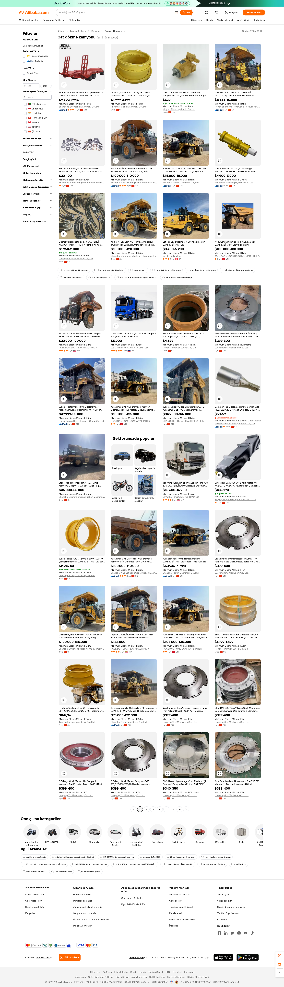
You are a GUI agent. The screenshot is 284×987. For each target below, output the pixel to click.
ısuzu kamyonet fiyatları (214, 864)
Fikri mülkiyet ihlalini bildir (182, 919)
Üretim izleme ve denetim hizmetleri (91, 919)
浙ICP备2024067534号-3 (226, 982)
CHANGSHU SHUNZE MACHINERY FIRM (183, 421)
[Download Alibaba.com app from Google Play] (248, 957)
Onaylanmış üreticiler (132, 898)
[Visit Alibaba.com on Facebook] (219, 933)
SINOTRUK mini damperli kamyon (118, 857)
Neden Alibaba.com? (35, 894)
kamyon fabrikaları (63, 871)
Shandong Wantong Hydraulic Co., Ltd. (234, 182)
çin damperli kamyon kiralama (239, 270)
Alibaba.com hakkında (37, 887)
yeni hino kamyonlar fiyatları (218, 857)
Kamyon (95, 31)
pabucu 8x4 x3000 (152, 857)
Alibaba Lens (43, 957)
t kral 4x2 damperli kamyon (168, 270)
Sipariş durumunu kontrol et (231, 907)
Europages (189, 972)
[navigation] (37, 421)
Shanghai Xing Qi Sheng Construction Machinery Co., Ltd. (134, 182)
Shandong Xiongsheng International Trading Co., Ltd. (82, 182)
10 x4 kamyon (140, 270)
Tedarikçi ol (223, 894)
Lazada (142, 972)
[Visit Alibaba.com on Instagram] (239, 933)
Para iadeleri (175, 913)
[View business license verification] (171, 982)
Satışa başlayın (224, 900)
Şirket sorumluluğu (35, 907)
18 (179, 809)
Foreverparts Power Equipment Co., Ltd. (235, 423)
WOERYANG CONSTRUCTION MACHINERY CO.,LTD (238, 256)
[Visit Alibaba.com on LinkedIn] (226, 933)
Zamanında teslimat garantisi (87, 907)
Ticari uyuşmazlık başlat (181, 907)
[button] (176, 12)
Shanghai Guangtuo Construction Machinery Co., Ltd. (82, 497)
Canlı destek (175, 900)
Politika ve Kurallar (82, 925)
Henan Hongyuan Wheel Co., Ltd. (179, 347)
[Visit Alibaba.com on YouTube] (246, 933)
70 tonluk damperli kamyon (182, 857)
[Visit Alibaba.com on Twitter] (232, 933)
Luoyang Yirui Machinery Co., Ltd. (231, 347)
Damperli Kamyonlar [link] (115, 31)
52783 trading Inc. (172, 256)
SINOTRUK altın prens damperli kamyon (138, 277)
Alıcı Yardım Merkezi (179, 894)
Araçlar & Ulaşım (78, 31)
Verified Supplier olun (228, 913)
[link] (279, 955)
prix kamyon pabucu (101, 277)
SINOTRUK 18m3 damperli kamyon (91, 864)
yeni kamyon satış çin (36, 857)
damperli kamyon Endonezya (179, 277)
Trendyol (177, 972)
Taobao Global (155, 972)
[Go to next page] (186, 809)
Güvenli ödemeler (82, 894)
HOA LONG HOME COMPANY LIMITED (130, 421)
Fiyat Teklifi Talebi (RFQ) (133, 904)
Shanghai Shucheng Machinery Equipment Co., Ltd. (134, 256)
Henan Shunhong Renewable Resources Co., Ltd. (238, 106)
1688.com (108, 972)
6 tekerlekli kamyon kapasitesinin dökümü (74, 857)
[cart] (217, 13)
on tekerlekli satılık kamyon (75, 270)
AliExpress (95, 972)
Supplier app (137, 957)
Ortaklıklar (222, 919)
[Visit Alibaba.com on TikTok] (252, 933)
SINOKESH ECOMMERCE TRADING (181, 497)
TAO (168, 972)
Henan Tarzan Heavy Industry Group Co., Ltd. (81, 421)
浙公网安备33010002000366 (195, 982)
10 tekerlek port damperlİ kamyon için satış (46, 864)
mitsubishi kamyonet (90, 871)
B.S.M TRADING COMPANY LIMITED (129, 347)
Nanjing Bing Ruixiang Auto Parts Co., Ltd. (235, 499)
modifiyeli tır (240, 864)
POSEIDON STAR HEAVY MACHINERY (78, 347)
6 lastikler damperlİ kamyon (203, 270)
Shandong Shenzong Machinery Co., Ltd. (79, 106)
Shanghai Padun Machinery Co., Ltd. (181, 182)
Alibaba (61, 31)
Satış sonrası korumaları (85, 913)
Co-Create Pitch (33, 900)
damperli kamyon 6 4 (72, 277)
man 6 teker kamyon (35, 871)
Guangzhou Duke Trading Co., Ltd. (76, 258)
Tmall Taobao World (126, 972)
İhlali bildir (174, 925)
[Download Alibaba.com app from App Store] (223, 957)
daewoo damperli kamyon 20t (179, 864)
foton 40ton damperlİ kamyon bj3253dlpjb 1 (136, 864)
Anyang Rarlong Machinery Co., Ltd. (129, 106)
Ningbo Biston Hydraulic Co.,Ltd (179, 109)
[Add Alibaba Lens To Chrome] (70, 957)
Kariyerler (30, 913)
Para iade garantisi (82, 900)
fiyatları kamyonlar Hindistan (110, 270)
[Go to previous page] (133, 809)
